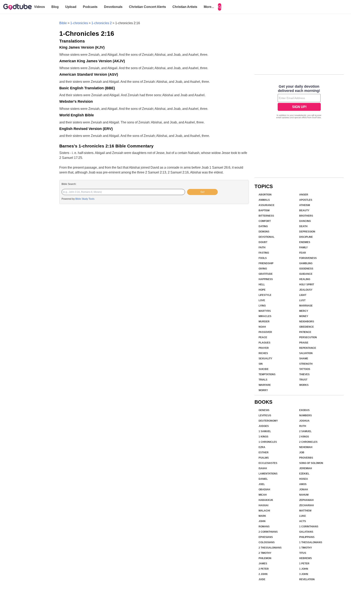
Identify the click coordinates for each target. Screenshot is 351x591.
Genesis (264, 410)
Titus (302, 553)
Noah (262, 326)
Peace (263, 337)
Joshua (304, 420)
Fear (302, 252)
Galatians (306, 531)
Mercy (303, 311)
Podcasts (90, 7)
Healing (304, 279)
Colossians (267, 542)
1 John (303, 568)
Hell (262, 284)
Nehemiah (305, 447)
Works (304, 385)
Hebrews (305, 558)
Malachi (264, 510)
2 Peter (264, 568)
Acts (302, 521)
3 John (303, 574)
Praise (303, 342)
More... (209, 7)
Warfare (265, 385)
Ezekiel (304, 473)
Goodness (306, 268)
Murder (264, 321)
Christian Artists (184, 7)
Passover (265, 332)
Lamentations (268, 473)
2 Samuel (305, 431)
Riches (263, 353)
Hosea (303, 479)
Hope (262, 289)
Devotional (266, 237)
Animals (264, 199)
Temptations (267, 374)
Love (262, 300)
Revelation (307, 579)
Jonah (303, 489)
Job (301, 452)
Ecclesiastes (268, 463)
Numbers (305, 415)
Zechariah (306, 505)
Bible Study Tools (84, 198)
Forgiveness (308, 258)
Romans (264, 526)
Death (303, 226)
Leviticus (265, 415)
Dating (263, 226)
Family (303, 247)
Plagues (264, 342)
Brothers (306, 215)
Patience (305, 332)
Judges (264, 426)
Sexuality (265, 358)
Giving (263, 268)
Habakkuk (266, 500)
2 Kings (304, 436)
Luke (302, 516)
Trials (263, 379)
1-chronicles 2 (101, 23)
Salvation (306, 353)
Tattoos (304, 369)
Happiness (266, 279)
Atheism (304, 205)
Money (303, 316)
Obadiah (264, 489)
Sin (261, 363)
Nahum (304, 494)
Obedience (306, 326)
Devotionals (113, 7)
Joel (262, 484)
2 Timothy (265, 553)
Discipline (306, 237)
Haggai (263, 505)
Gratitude (266, 274)
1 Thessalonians (310, 542)
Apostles (305, 199)
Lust (302, 300)
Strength (306, 363)
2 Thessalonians (270, 547)
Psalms (264, 457)
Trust (303, 379)
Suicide (264, 369)
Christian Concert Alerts (147, 7)
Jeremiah (305, 468)
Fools (263, 258)
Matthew (305, 510)
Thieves (304, 374)
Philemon (265, 558)
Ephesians (266, 537)
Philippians (306, 537)
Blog (55, 7)
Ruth (302, 426)
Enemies (304, 242)
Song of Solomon (311, 463)
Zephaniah (306, 500)
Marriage (306, 305)
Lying (262, 305)
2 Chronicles (308, 442)
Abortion (265, 194)
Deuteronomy (268, 420)
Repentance (307, 348)
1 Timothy (305, 547)
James (263, 563)
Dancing (305, 221)
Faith (262, 247)
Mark (262, 516)
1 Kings (263, 436)
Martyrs (265, 311)
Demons (264, 231)
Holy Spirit (306, 284)
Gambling (305, 263)
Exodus (304, 410)
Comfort (265, 221)
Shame (303, 358)
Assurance (266, 205)
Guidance (305, 274)
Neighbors (306, 321)
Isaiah (263, 468)
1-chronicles (79, 23)
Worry (263, 390)
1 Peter (304, 563)
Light (302, 295)
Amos (303, 484)
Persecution (308, 337)
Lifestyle (265, 295)
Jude (262, 579)
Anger (303, 194)
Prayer (264, 348)
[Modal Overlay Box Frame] (299, 102)
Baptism (264, 210)
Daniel (263, 479)
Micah (263, 494)
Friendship (266, 263)
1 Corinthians (308, 526)
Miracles (265, 316)
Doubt (263, 242)
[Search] (219, 7)
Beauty (304, 210)
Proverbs (306, 457)
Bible (63, 23)
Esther (264, 452)
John (262, 521)
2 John (263, 574)
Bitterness (266, 215)
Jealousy (305, 289)
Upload (70, 7)
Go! (202, 192)
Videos (39, 7)
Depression (307, 231)
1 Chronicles (268, 442)
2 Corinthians (268, 531)
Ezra (262, 447)
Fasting (264, 252)
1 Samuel (265, 431)
